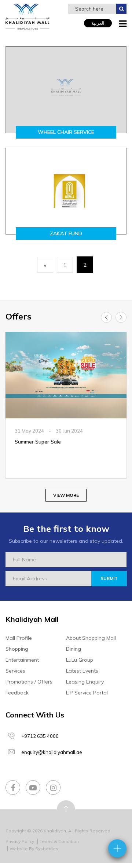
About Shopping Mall (91, 638)
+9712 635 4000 (40, 736)
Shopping (17, 649)
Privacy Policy (20, 841)
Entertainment (22, 660)
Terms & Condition (59, 841)
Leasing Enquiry (85, 681)
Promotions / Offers (29, 681)
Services (15, 670)
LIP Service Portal (87, 692)
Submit (109, 578)
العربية (97, 23)
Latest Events (82, 670)
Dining (73, 649)
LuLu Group (79, 660)
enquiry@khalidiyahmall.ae (51, 752)
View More (66, 495)
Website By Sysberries (34, 848)
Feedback (17, 692)
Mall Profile (19, 638)
